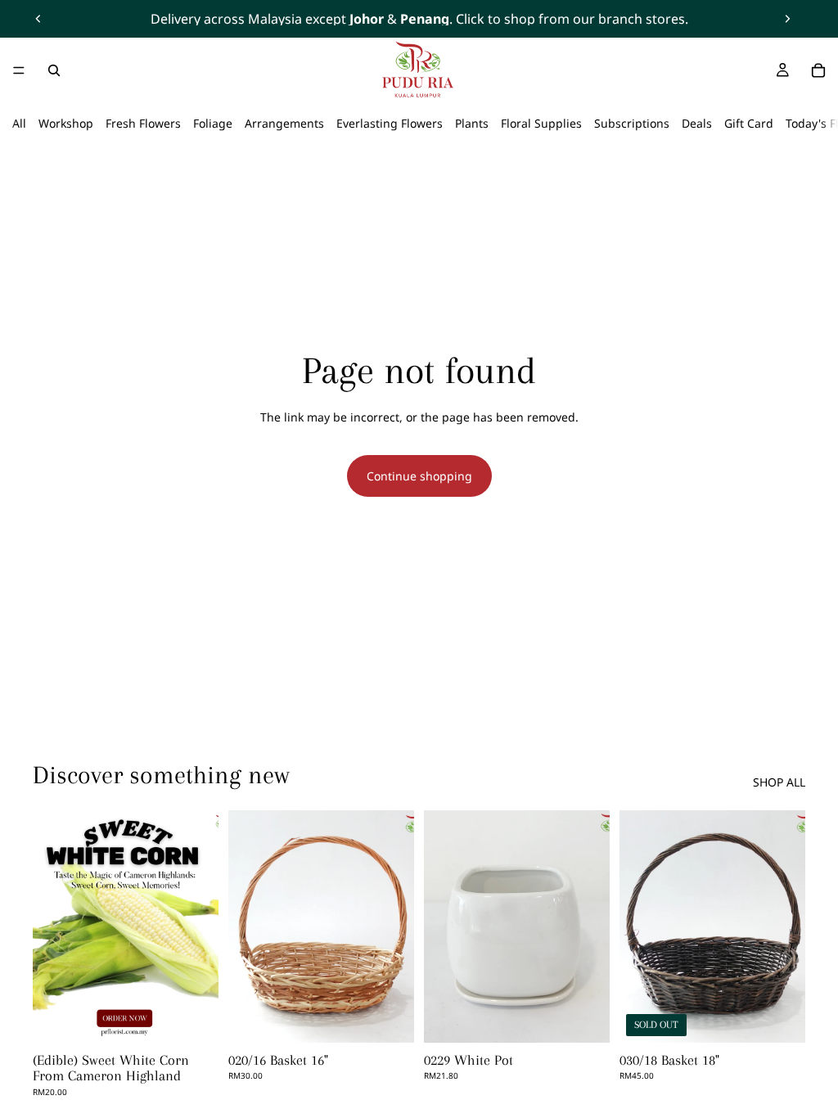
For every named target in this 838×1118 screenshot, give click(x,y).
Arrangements (284, 123)
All (19, 123)
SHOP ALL (779, 782)
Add (402, 1017)
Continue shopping (419, 476)
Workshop (65, 123)
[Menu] (19, 70)
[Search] (54, 70)
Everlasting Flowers (389, 123)
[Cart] (818, 70)
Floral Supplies (541, 123)
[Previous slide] (38, 19)
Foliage (212, 123)
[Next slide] (787, 19)
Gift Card (748, 123)
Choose (207, 1017)
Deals (697, 123)
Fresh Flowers (143, 123)
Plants (472, 123)
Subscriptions (631, 123)
